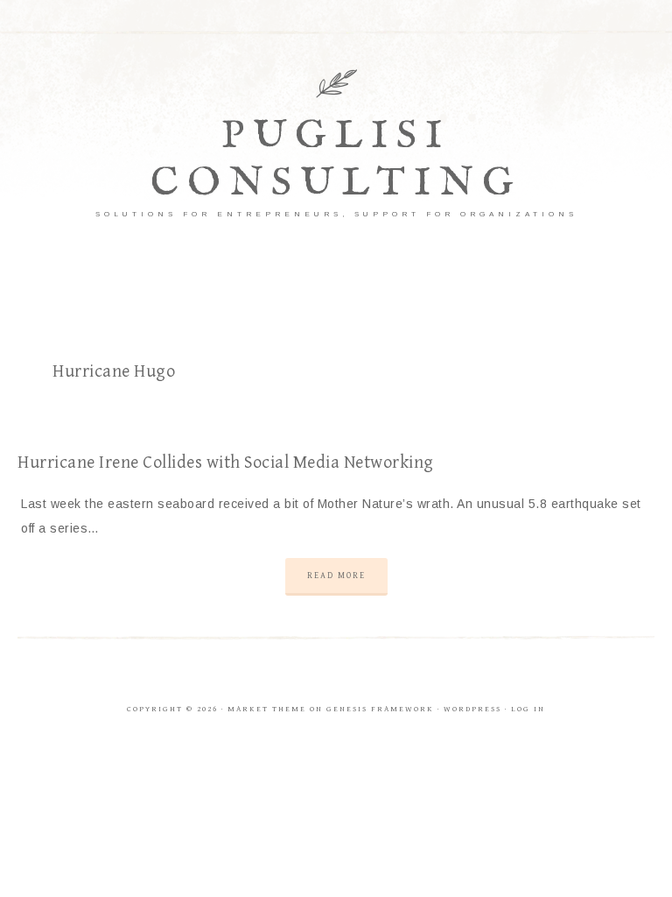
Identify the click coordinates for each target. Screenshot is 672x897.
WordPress (472, 709)
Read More (336, 575)
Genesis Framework (380, 709)
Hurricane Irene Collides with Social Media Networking (226, 463)
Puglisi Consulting (336, 159)
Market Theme (267, 709)
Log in (528, 709)
